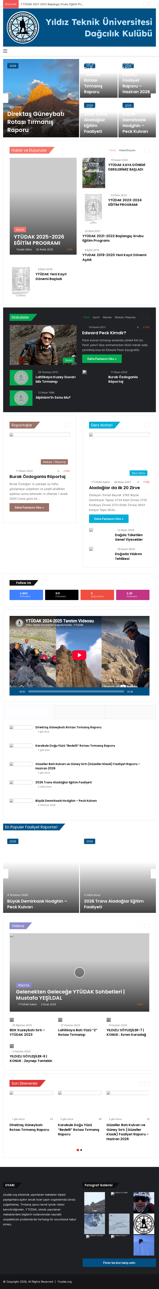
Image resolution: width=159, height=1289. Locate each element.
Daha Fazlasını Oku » (102, 358)
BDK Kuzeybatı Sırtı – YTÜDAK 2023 (27, 1032)
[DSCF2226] (94, 1237)
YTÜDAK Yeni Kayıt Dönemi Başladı (51, 276)
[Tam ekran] (144, 691)
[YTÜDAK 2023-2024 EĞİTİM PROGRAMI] (93, 208)
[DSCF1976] (144, 1245)
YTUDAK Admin (101, 482)
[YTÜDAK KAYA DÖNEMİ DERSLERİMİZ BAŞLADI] (93, 173)
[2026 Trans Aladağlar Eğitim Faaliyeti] (21, 788)
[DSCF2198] (119, 1194)
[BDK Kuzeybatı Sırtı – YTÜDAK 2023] (12, 1020)
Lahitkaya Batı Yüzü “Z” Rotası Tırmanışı (78, 1032)
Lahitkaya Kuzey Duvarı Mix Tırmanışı (56, 379)
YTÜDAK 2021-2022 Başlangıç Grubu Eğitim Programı (55, 4)
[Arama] (154, 51)
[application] (79, 655)
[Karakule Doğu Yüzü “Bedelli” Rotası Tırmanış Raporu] (99, 78)
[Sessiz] (137, 691)
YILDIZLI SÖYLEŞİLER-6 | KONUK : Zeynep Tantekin (31, 1058)
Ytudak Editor (24, 249)
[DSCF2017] (119, 1237)
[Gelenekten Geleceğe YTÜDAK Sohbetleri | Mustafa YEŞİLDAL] (79, 972)
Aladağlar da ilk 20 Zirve (114, 488)
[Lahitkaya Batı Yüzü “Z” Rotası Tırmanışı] (60, 1020)
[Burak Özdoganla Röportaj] (84, 372)
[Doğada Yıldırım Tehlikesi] (91, 549)
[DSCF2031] (119, 1224)
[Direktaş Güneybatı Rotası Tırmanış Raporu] (41, 98)
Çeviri (96, 317)
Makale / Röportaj (125, 317)
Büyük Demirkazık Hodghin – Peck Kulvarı (135, 122)
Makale (107, 317)
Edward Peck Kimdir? (104, 333)
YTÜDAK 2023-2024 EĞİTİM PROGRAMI (125, 202)
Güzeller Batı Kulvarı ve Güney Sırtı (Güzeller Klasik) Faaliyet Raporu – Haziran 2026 (136, 71)
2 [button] (81, 1150)
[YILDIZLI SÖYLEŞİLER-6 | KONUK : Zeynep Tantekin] (12, 1046)
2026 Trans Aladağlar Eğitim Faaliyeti (95, 122)
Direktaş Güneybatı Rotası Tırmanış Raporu (35, 122)
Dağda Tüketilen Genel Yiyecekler (129, 537)
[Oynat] (15, 691)
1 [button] (78, 1150)
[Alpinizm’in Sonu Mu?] (21, 398)
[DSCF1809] (94, 1203)
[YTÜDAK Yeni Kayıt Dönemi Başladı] (21, 282)
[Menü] (5, 51)
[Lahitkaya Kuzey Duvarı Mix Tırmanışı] (21, 377)
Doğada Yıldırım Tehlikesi (128, 556)
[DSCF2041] (94, 1224)
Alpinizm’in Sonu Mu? (53, 397)
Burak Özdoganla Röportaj (123, 379)
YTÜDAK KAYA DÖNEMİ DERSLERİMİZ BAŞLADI (126, 167)
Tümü (112, 150)
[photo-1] (144, 1203)
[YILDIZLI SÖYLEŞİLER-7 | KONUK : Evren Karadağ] (109, 1020)
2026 (13, 65)
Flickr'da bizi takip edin (119, 1262)
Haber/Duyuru (127, 150)
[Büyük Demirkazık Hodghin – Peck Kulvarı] (21, 806)
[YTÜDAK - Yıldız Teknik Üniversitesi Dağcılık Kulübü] (79, 27)
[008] (144, 1224)
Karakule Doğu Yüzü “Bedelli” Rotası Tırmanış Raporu (95, 77)
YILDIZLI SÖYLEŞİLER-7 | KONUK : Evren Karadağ (126, 1032)
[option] (79, 98)
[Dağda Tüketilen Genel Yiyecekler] (91, 530)
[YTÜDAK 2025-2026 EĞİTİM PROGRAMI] (43, 206)
